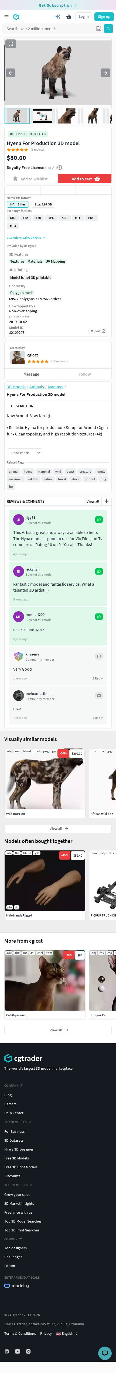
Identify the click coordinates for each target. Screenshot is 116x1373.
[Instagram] (29, 1351)
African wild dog (102, 814)
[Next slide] (105, 72)
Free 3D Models (16, 1158)
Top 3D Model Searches (23, 1221)
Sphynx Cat (99, 1015)
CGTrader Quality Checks (24, 238)
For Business (14, 1131)
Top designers (15, 1247)
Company (11, 1085)
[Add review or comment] (106, 501)
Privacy (46, 1333)
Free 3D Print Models (20, 1167)
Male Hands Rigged (19, 915)
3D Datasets (13, 1140)
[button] (98, 28)
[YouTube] (18, 1351)
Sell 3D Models (16, 1185)
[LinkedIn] (7, 1351)
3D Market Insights (19, 1203)
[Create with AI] (58, 16)
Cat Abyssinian (16, 1015)
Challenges (13, 1256)
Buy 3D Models (15, 1122)
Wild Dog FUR (15, 814)
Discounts (12, 1175)
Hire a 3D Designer (18, 1149)
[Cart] (68, 16)
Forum (9, 1265)
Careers (10, 1103)
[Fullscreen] (10, 43)
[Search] (108, 28)
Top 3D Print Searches (21, 1230)
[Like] (22, 190)
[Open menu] (6, 16)
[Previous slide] (10, 72)
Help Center (13, 1112)
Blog (8, 1095)
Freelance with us (18, 1212)
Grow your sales (17, 1194)
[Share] (93, 190)
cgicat (32, 355)
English (64, 1333)
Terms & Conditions (20, 1333)
